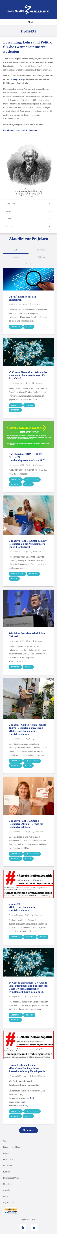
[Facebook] (22, 1227)
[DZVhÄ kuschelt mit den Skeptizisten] (28, 279)
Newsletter (7, 1184)
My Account (8, 1202)
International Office (11, 1178)
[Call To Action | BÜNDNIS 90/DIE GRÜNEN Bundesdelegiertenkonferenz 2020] (28, 434)
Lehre (17, 130)
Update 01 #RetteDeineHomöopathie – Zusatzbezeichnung (24, 907)
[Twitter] (34, 1227)
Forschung (8, 130)
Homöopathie (16, 79)
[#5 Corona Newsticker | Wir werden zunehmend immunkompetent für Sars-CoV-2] (28, 352)
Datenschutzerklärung (12, 1147)
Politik (24, 130)
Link (43, 1091)
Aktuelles (7, 1190)
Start (5, 1141)
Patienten (33, 130)
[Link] (29, 9)
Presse (5, 1153)
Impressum (7, 1166)
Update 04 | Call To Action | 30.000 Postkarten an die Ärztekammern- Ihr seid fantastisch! (28, 543)
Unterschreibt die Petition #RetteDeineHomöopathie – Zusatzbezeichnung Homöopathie (27, 1068)
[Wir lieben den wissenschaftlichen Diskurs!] (28, 608)
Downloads (8, 1159)
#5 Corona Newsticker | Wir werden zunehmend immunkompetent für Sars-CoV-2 (28, 375)
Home (5, 1196)
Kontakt (6, 1172)
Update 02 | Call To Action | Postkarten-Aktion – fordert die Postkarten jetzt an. (26, 823)
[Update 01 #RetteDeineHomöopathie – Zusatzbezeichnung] (28, 884)
